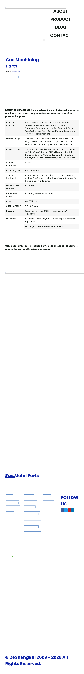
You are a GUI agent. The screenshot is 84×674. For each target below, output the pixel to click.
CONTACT (60, 35)
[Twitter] (66, 510)
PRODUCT (60, 19)
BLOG (60, 27)
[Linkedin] (72, 510)
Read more (10, 477)
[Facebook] (62, 510)
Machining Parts (16, 71)
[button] (44, 40)
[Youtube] (69, 510)
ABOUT (60, 11)
